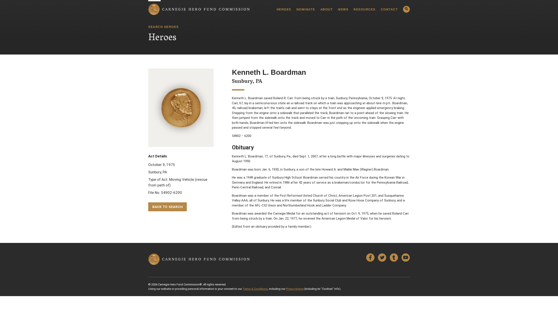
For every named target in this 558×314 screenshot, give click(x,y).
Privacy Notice (295, 288)
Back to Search (167, 207)
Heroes (284, 9)
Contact (389, 9)
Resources (365, 9)
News (343, 9)
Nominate (305, 9)
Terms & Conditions (255, 288)
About (326, 9)
